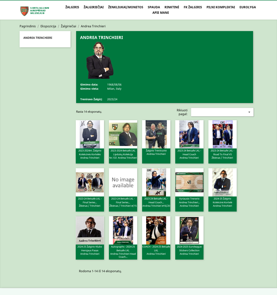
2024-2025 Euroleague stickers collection (189, 250)
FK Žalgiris (193, 7)
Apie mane (160, 13)
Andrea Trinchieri (37, 38)
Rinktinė (172, 7)
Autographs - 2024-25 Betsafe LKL (123, 248)
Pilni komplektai (221, 7)
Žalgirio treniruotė (156, 152)
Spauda (154, 7)
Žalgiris (72, 7)
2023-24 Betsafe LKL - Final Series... (90, 202)
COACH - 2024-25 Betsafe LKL (156, 250)
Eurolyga (248, 7)
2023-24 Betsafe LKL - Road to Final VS (222, 154)
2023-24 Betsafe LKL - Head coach (189, 154)
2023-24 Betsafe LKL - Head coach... (156, 202)
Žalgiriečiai (94, 7)
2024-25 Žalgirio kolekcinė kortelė (222, 202)
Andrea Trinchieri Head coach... (123, 255)
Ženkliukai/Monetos (125, 7)
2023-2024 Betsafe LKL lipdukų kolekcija (123, 154)
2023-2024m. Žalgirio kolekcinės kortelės (89, 154)
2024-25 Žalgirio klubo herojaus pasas (89, 250)
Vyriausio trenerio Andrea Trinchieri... (189, 202)
